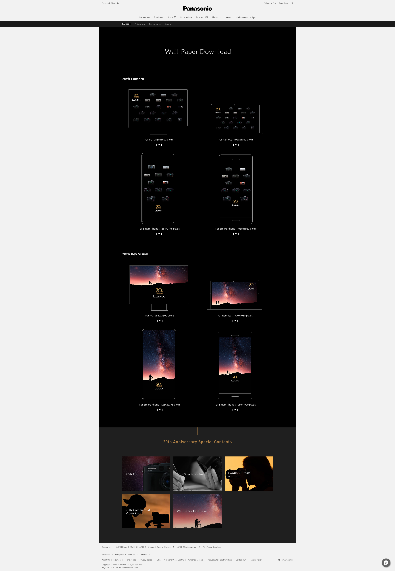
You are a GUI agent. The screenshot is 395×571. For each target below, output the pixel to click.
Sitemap (117, 559)
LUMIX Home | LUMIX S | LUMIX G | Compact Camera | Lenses (143, 547)
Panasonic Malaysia (110, 3)
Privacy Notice (146, 559)
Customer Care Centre (174, 559)
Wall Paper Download (212, 547)
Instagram (119, 554)
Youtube (131, 554)
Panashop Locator (195, 559)
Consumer (106, 547)
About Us (106, 559)
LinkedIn (143, 554)
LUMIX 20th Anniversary (187, 547)
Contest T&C (241, 559)
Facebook (106, 554)
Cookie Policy (256, 559)
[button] (386, 562)
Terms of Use (130, 559)
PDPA (158, 559)
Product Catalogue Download (219, 559)
